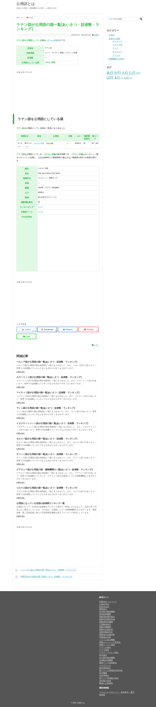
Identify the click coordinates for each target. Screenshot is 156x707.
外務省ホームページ (108, 602)
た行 (132, 72)
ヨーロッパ (117, 41)
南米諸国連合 (105, 668)
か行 (117, 72)
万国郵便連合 (105, 624)
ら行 (96, 345)
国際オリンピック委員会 (110, 642)
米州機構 (103, 673)
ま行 (117, 77)
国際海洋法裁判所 (107, 635)
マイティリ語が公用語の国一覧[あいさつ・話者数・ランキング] (47, 392)
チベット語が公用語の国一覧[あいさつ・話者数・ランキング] (46, 454)
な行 (138, 73)
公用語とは (25, 4)
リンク (40, 207)
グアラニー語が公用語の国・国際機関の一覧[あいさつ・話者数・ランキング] (54, 469)
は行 (110, 77)
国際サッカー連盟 (107, 645)
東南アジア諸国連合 (108, 663)
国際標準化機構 (106, 622)
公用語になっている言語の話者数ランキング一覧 (40, 503)
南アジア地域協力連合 (109, 678)
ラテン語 (49, 143)
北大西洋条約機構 (107, 658)
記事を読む (20, 372)
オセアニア (117, 52)
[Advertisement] (36, 91)
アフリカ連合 (105, 647)
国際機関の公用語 (116, 59)
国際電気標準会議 (107, 619)
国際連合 (103, 609)
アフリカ (116, 55)
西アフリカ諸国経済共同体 (111, 670)
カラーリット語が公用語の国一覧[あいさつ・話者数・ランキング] (49, 377)
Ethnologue (104, 607)
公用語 (96, 35)
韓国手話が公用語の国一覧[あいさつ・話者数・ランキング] (46, 577)
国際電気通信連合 (107, 617)
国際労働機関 (105, 627)
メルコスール (105, 665)
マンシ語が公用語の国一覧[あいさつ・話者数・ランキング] (45, 408)
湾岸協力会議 (105, 681)
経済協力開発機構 (107, 612)
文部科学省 (104, 604)
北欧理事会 (104, 676)
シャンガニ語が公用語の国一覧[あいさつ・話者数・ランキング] (48, 570)
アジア (115, 48)
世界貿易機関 (105, 614)
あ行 (110, 72)
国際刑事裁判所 (106, 632)
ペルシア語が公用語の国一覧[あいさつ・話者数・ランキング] (46, 362)
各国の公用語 (114, 39)
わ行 (130, 78)
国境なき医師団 (106, 683)
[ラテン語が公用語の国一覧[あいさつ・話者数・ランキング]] (68, 329)
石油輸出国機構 (106, 660)
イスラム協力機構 (107, 640)
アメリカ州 (117, 45)
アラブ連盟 (104, 650)
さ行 (125, 72)
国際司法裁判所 (106, 630)
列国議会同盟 (105, 637)
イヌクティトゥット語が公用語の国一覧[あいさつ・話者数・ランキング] (52, 423)
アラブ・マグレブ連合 (109, 653)
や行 (122, 78)
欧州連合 (103, 655)
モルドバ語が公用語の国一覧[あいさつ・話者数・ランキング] (46, 438)
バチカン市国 (51, 40)
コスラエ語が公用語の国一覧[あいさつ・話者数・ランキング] (46, 488)
